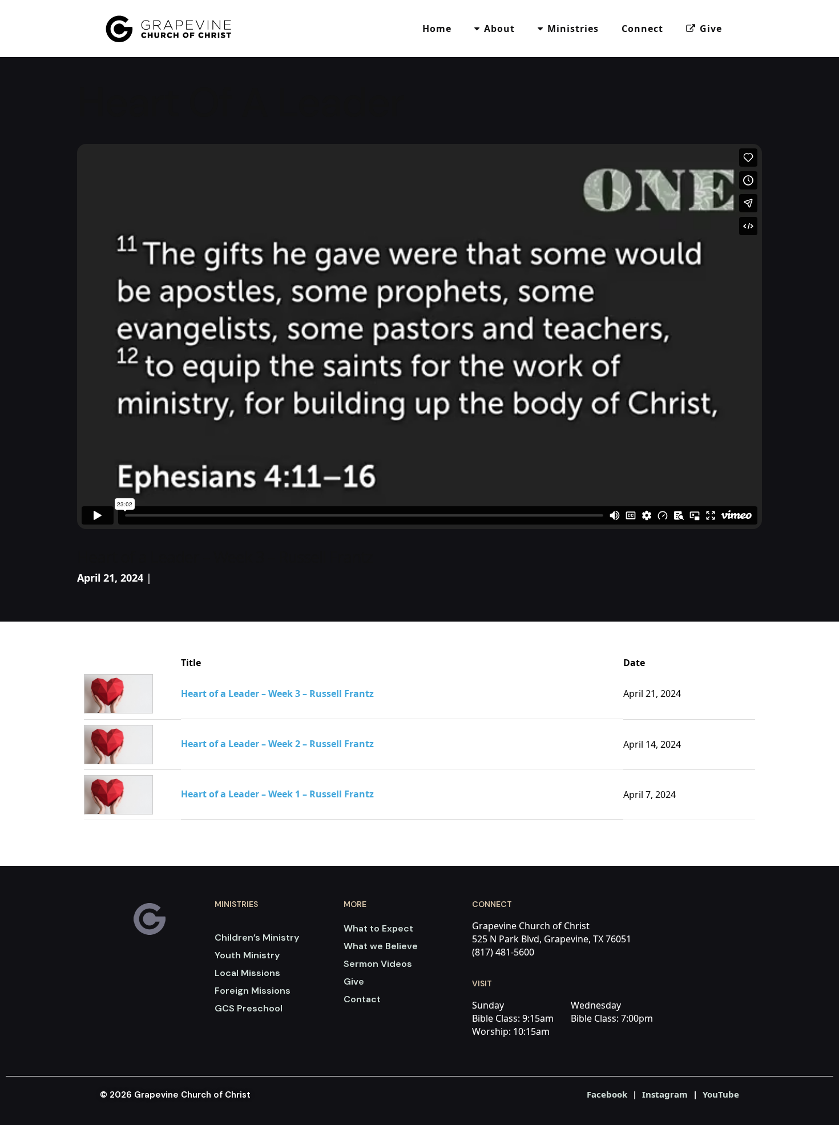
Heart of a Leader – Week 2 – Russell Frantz (277, 744)
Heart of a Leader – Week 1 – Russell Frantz (277, 794)
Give (354, 981)
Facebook (607, 1094)
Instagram (665, 1094)
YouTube (721, 1094)
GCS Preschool (249, 1008)
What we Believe (381, 946)
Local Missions (247, 973)
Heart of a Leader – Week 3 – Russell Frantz (277, 694)
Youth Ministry (247, 955)
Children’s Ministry (257, 937)
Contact (362, 999)
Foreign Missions (253, 991)
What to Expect (378, 928)
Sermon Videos (378, 964)
